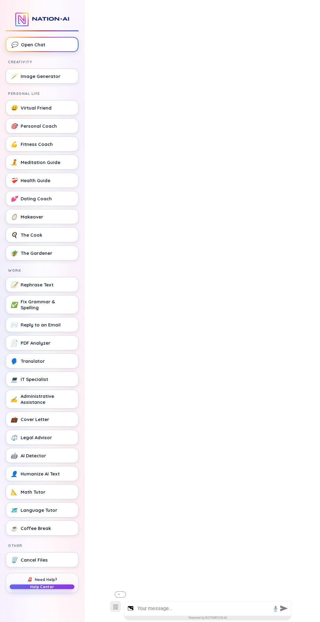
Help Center (42, 586)
